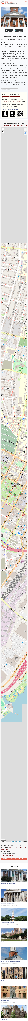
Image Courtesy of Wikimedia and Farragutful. (9, 925)
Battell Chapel (4, 1020)
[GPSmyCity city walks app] (9, 2)
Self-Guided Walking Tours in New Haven (13, 95)
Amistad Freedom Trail (7, 855)
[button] (14, 485)
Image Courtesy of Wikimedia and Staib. (8, 886)
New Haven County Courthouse (8, 903)
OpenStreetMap (19, 841)
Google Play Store (16, 101)
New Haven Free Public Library (8, 884)
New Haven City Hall (5, 981)
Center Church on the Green (7, 922)
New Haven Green (5, 942)
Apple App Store (6, 101)
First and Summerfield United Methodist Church (12, 961)
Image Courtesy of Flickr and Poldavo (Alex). (9, 963)
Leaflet (13, 841)
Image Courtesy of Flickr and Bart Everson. (8, 1002)
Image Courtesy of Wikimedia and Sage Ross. (9, 905)
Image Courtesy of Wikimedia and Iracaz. (8, 944)
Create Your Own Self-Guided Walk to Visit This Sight (14, 126)
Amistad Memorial (5, 1000)
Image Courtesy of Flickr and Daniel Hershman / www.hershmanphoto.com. (9, 88)
